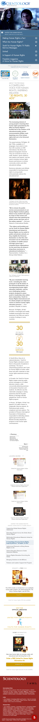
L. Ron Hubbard (6, 699)
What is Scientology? (8, 707)
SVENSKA (21, 692)
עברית (11, 691)
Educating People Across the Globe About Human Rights (19, 533)
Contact (5, 701)
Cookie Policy (9, 720)
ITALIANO (24, 694)
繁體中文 (26, 691)
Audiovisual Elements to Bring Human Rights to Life (18, 547)
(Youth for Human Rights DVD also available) (19, 600)
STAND (14, 711)
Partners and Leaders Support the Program (19, 562)
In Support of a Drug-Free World (25, 712)
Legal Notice (23, 720)
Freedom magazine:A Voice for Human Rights (13, 60)
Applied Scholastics (25, 77)
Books (17, 700)
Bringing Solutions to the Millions (17, 559)
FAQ (14, 700)
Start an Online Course (22, 709)
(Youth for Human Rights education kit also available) (19, 669)
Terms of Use (16, 720)
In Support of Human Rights (14, 55)
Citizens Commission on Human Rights (17, 714)
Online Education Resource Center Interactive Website (17, 551)
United (5, 51)
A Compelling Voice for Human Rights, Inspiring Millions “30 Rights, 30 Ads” (17, 542)
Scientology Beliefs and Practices (18, 699)
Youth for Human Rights (20, 714)
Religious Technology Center (9, 709)
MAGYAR (11, 692)
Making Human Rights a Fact (14, 38)
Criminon (31, 711)
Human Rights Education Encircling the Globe (18, 556)
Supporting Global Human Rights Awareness (16, 529)
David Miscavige (29, 707)
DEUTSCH (6, 692)
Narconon (5, 712)
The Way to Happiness (15, 78)
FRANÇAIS (5, 691)
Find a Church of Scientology (14, 701)
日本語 (15, 691)
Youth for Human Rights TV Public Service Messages (16, 46)
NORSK (16, 692)
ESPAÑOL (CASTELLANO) (9, 694)
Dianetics (13, 706)
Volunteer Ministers (8, 700)
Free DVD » (19, 595)
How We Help (5, 78)
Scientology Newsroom (19, 707)
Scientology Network (21, 706)
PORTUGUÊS (31, 694)
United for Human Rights (8, 714)
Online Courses (23, 700)
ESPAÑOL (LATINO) (29, 692)
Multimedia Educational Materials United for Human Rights (19, 538)
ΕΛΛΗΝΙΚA (18, 694)
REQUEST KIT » (19, 664)
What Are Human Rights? (13, 42)
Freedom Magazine (7, 711)
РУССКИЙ (20, 691)
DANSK (32, 690)
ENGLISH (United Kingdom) (23, 690)
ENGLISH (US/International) (9, 690)
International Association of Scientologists (22, 710)
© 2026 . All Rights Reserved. (17, 718)
